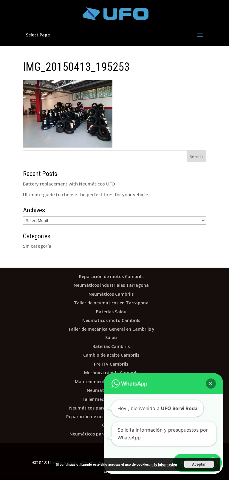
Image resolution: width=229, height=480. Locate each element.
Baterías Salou (111, 312)
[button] (211, 383)
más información (164, 464)
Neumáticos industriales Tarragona (111, 285)
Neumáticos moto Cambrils (111, 320)
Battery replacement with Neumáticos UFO (69, 184)
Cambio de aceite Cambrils (111, 355)
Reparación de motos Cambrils (111, 276)
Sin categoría (37, 246)
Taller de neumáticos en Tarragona (111, 303)
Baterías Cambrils (111, 346)
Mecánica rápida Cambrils (111, 372)
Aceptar (199, 464)
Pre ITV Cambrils (111, 364)
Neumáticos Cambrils (111, 294)
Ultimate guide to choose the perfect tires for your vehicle (85, 194)
